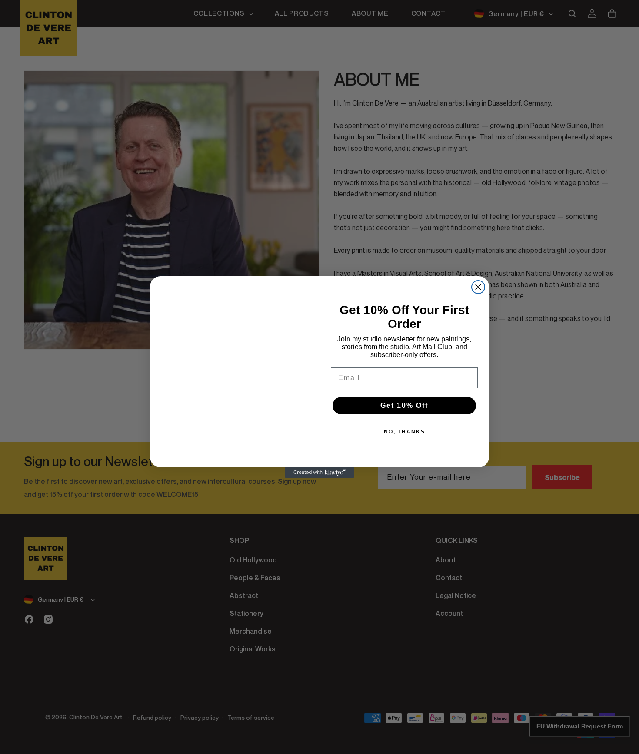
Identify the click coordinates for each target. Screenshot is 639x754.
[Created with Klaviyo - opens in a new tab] (319, 472)
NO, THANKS (404, 432)
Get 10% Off (404, 405)
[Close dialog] (478, 287)
